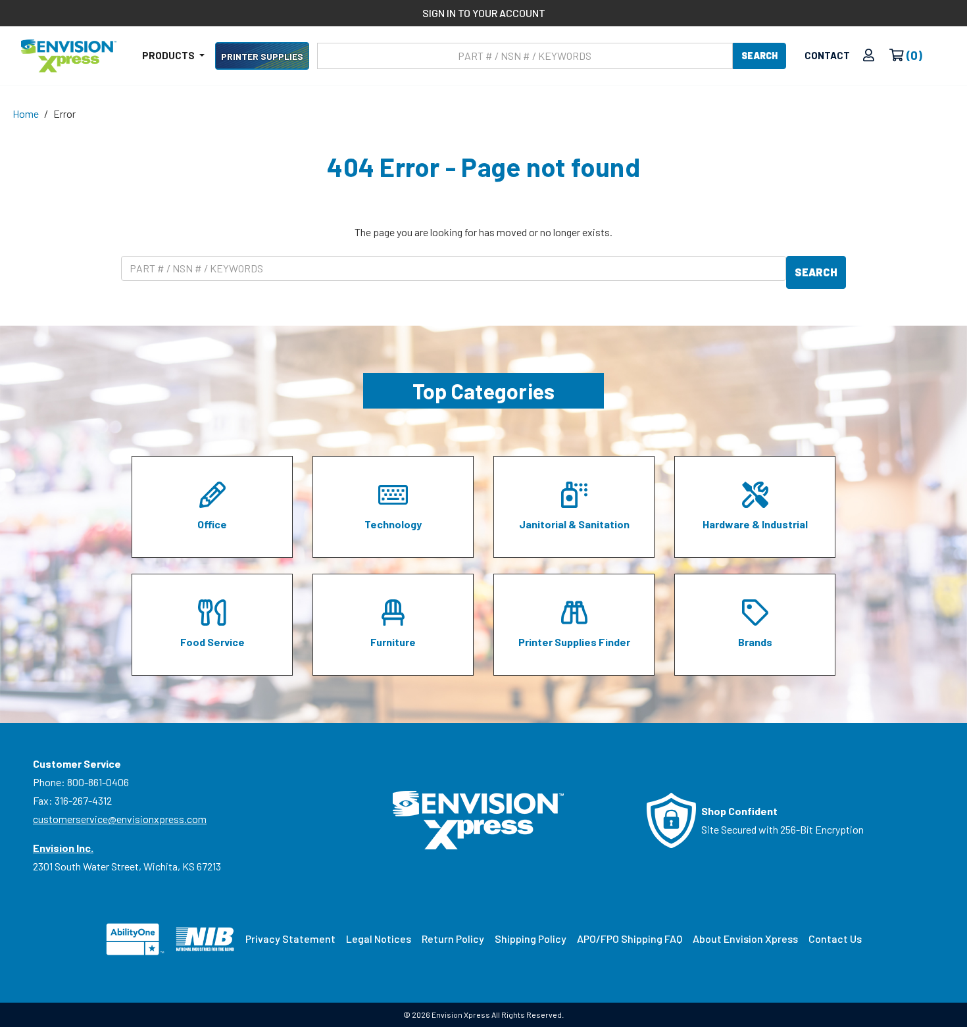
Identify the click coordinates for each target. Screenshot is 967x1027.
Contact (827, 55)
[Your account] (868, 56)
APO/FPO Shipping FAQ (629, 938)
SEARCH (759, 55)
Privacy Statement (290, 938)
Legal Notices (378, 938)
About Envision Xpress (745, 938)
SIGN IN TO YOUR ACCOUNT (483, 13)
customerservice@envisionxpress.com (120, 819)
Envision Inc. (63, 847)
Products (169, 55)
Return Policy (453, 938)
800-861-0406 (98, 782)
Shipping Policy (530, 938)
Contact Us (835, 938)
